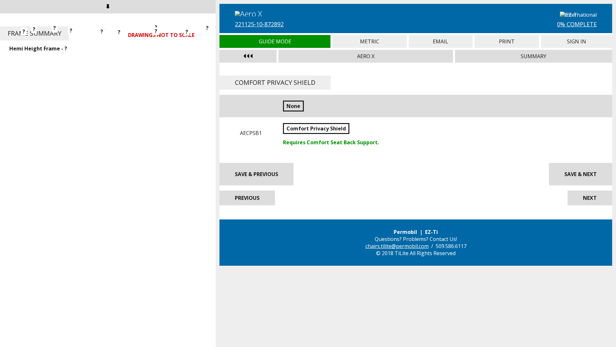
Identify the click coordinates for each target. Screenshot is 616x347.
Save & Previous (256, 174)
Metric (369, 41)
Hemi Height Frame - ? (38, 48)
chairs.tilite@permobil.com (397, 246)
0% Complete (577, 24)
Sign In (576, 41)
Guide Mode (274, 41)
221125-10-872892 (259, 24)
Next (590, 197)
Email (441, 41)
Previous (247, 197)
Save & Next (580, 174)
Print (507, 41)
